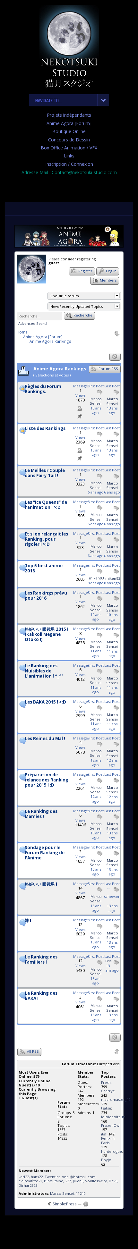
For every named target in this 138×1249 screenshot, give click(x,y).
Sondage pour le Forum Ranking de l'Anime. (45, 853)
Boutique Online (69, 131)
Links (69, 156)
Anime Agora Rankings (50, 341)
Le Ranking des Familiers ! (41, 960)
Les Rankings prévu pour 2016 (46, 596)
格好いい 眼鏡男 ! (41, 884)
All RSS (32, 1051)
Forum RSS (108, 368)
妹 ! (28, 920)
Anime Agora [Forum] (69, 123)
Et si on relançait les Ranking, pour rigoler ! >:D (46, 539)
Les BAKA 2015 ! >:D (45, 702)
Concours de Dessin (69, 140)
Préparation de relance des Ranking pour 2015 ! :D (46, 780)
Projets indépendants (69, 115)
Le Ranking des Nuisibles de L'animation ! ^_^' (44, 671)
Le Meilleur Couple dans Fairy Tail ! (45, 473)
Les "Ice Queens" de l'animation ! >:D (46, 505)
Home (22, 331)
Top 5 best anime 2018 (44, 568)
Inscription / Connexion (69, 164)
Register (84, 270)
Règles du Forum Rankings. (43, 389)
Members (107, 280)
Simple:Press (65, 1203)
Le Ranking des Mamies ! (41, 814)
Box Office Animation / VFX (69, 148)
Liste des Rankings (45, 428)
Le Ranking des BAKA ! (41, 996)
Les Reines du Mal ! (45, 738)
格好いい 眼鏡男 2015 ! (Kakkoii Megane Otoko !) (46, 634)
